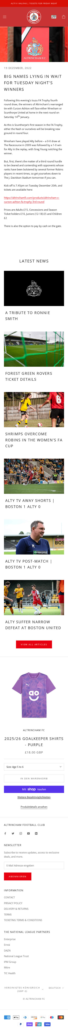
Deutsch (55, 987)
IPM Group (10, 961)
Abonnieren (18, 876)
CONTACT (9, 897)
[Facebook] (5, 833)
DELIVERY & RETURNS (16, 908)
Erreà (7, 944)
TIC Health (10, 973)
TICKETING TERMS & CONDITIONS (23, 920)
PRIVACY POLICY (13, 903)
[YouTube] (28, 833)
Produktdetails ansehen (34, 806)
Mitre (7, 967)
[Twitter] (13, 833)
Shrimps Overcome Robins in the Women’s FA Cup (34, 439)
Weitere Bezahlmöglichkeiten (34, 797)
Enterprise (10, 939)
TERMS (8, 914)
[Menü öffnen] (4, 16)
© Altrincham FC (34, 998)
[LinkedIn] (36, 833)
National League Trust (16, 956)
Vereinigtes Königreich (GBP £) (22, 989)
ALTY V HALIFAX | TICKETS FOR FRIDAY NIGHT (34, 3)
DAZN (7, 950)
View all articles (34, 644)
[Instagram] (20, 833)
